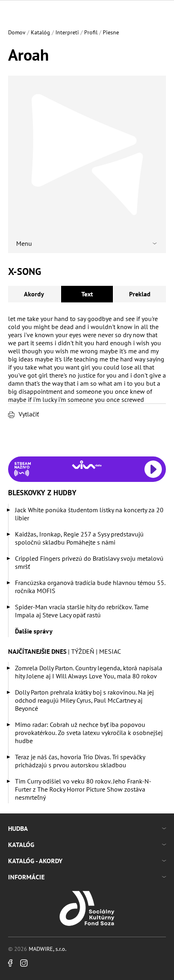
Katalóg (40, 32)
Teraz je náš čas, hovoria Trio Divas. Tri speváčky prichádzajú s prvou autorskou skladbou (80, 761)
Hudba (18, 828)
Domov (16, 32)
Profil (91, 32)
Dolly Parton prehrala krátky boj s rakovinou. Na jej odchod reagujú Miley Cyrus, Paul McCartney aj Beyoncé (84, 700)
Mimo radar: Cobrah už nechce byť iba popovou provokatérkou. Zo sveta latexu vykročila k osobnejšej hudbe (89, 732)
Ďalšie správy (34, 631)
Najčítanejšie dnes (37, 651)
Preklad (140, 294)
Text (87, 294)
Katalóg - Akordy (35, 861)
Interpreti (67, 32)
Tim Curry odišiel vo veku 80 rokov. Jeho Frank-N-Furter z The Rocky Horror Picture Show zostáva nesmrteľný (83, 789)
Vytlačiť (29, 414)
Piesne (111, 32)
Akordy (34, 294)
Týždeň (82, 651)
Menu (24, 243)
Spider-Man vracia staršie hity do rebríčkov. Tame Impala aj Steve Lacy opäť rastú (82, 611)
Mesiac (110, 651)
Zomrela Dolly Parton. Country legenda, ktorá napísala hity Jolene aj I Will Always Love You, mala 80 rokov (88, 672)
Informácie (26, 877)
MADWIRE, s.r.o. (47, 949)
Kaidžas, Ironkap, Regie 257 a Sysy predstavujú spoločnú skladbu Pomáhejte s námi (79, 538)
